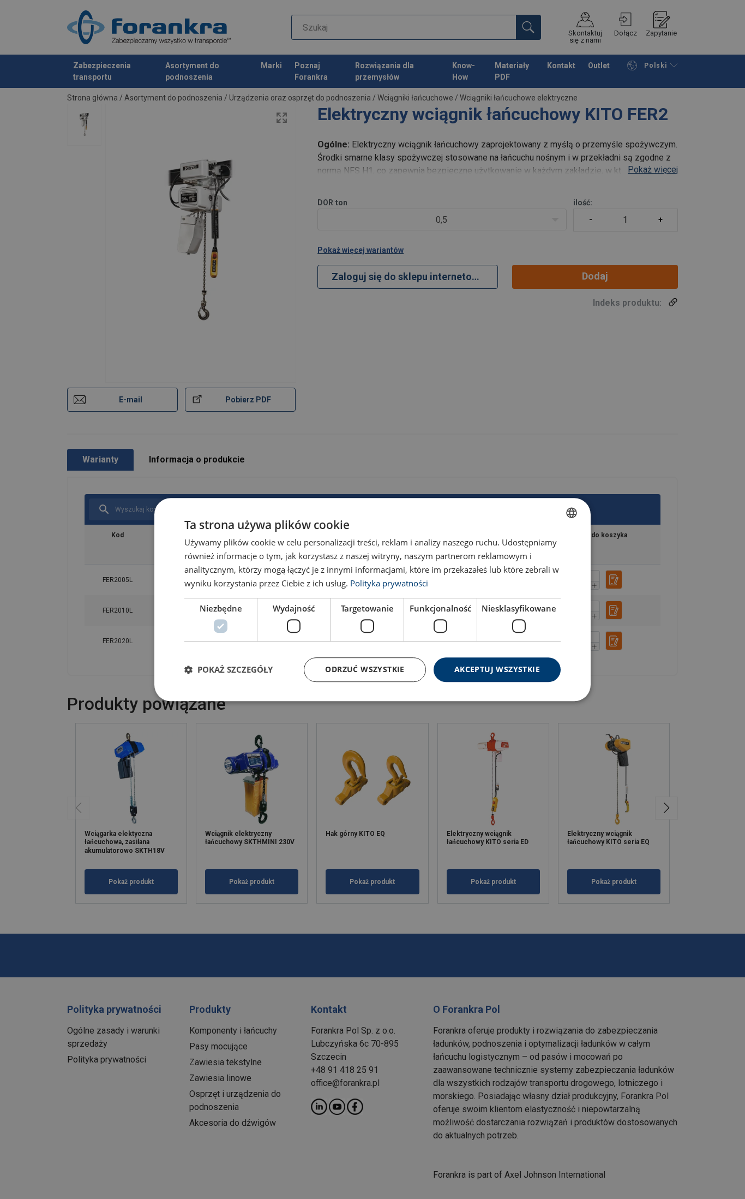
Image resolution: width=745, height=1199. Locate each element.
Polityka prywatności (389, 583)
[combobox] (571, 512)
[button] (228, 669)
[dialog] (372, 599)
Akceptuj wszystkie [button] (497, 669)
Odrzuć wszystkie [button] (364, 669)
